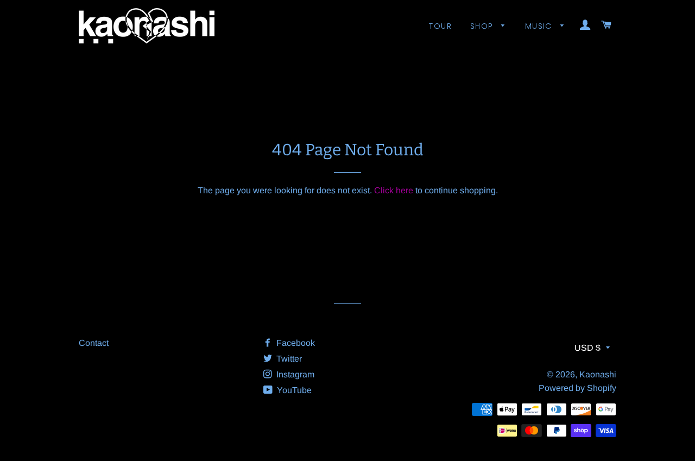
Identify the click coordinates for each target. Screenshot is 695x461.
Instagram (294, 374)
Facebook (294, 343)
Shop (483, 26)
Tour (440, 26)
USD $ (587, 347)
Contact (94, 343)
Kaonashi (597, 374)
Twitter (288, 358)
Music (540, 26)
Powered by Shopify (577, 388)
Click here (393, 190)
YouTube (293, 390)
